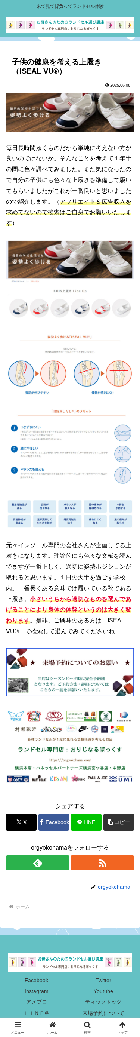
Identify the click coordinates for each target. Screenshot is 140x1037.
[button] (118, 822)
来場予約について (103, 1013)
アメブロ (36, 1002)
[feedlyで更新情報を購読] (37, 862)
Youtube (103, 991)
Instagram (37, 991)
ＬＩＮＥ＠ (37, 1013)
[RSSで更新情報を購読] (102, 862)
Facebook (36, 980)
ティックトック (103, 1002)
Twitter (103, 980)
